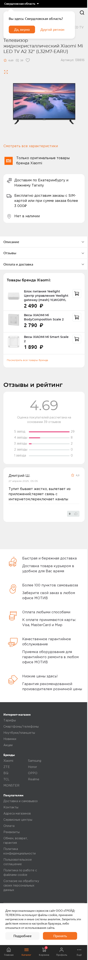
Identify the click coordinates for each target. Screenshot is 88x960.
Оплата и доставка (18, 264)
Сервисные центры (17, 820)
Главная (9, 954)
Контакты (10, 807)
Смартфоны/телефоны (21, 726)
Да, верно (22, 29)
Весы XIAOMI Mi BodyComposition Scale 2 (44, 317)
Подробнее (22, 936)
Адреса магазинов (17, 813)
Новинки (9, 739)
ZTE (6, 767)
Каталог (26, 954)
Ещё (79, 954)
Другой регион (52, 29)
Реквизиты (11, 832)
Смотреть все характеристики (30, 146)
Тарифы (9, 720)
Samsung (34, 761)
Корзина (44, 951)
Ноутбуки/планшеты (19, 733)
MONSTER (11, 785)
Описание (11, 242)
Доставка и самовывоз (20, 801)
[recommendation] (77, 293)
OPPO (32, 773)
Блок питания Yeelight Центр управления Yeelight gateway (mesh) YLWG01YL (46, 295)
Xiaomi (8, 761)
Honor (32, 767)
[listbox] (21, 3)
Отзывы (9, 253)
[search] (82, 12)
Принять (60, 936)
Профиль (61, 954)
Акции (8, 745)
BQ (5, 773)
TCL (6, 779)
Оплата (9, 826)
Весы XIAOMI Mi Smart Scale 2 (46, 339)
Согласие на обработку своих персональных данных (21, 885)
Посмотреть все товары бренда (27, 360)
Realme (33, 779)
